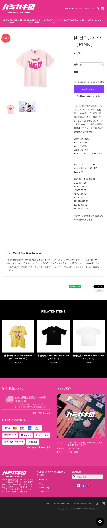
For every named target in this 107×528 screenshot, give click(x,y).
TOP (47, 503)
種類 (76, 64)
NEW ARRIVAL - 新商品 (12, 21)
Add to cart (89, 89)
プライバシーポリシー (61, 503)
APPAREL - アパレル (53, 21)
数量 (76, 72)
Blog (78, 9)
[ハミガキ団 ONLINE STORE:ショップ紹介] (81, 416)
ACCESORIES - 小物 (74, 20)
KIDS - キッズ (94, 20)
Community (88, 9)
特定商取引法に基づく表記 (83, 503)
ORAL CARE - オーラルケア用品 (33, 21)
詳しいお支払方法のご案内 (38, 447)
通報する (100, 291)
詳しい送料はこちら (41, 412)
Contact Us (44, 491)
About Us (69, 9)
